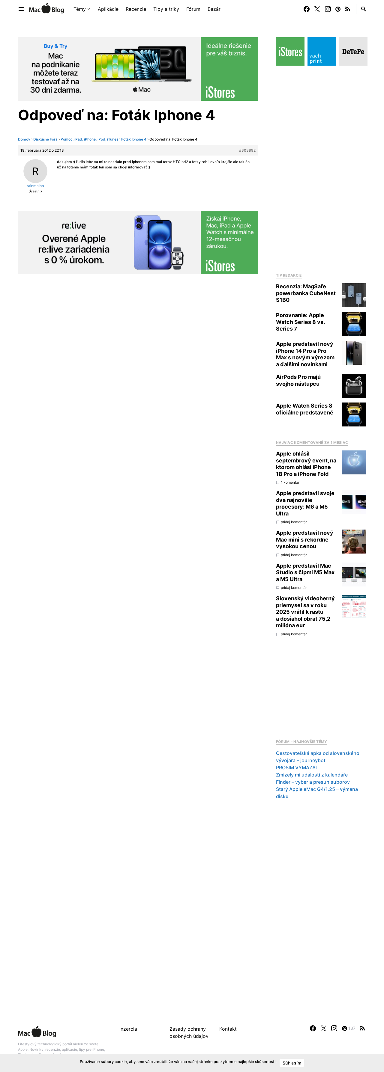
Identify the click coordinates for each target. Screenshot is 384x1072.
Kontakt (228, 1029)
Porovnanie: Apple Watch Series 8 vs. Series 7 (300, 322)
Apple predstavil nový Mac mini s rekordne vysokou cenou (304, 539)
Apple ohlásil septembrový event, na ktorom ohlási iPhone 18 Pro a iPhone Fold (306, 463)
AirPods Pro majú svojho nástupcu (298, 380)
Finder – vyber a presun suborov (313, 782)
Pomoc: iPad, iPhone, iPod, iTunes (89, 139)
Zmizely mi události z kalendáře (312, 775)
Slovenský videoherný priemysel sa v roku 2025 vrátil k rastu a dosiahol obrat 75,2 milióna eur (305, 611)
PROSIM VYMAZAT (297, 768)
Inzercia (128, 1029)
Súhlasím (292, 1062)
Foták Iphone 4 (133, 139)
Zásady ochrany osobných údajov (189, 1032)
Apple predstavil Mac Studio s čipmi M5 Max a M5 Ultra (305, 572)
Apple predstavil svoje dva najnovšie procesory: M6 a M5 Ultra (305, 503)
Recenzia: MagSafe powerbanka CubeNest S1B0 (306, 293)
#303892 (247, 150)
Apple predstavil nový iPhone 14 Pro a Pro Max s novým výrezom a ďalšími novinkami (305, 354)
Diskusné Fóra (45, 139)
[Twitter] (317, 9)
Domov (24, 139)
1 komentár (290, 482)
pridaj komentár (294, 522)
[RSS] (347, 9)
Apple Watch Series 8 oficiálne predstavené (304, 409)
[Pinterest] (337, 9)
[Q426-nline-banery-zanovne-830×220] (138, 242)
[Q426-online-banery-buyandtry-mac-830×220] (138, 68)
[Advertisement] (321, 167)
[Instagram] (328, 9)
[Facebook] (307, 9)
